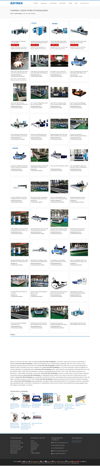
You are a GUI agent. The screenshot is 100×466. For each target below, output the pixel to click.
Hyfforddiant (34, 449)
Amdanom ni (44, 3)
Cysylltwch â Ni (84, 3)
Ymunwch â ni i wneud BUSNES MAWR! (47, 405)
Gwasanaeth (34, 443)
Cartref (35, 3)
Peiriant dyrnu (13, 453)
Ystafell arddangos (18, 13)
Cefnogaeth (62, 3)
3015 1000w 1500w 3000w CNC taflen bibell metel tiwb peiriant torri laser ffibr (15, 406)
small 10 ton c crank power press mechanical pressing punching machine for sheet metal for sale (69, 407)
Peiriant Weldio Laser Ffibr (16, 443)
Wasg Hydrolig (13, 451)
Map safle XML (75, 463)
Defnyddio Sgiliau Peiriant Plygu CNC (81, 405)
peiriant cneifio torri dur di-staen (37, 424)
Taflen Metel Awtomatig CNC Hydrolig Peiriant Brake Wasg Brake (36, 406)
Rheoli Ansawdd (35, 445)
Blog (76, 3)
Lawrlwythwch (34, 447)
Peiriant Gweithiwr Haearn (16, 447)
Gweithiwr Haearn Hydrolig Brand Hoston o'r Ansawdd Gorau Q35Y (26, 406)
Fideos (70, 3)
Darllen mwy (34, 45)
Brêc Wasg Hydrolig (15, 445)
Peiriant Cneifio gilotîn (15, 449)
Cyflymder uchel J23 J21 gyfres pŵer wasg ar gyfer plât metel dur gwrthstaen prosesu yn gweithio (59, 406)
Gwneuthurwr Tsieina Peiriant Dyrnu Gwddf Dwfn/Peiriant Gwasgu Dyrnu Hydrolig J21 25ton (15, 425)
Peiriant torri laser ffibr (15, 441)
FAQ (32, 451)
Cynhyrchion (53, 3)
